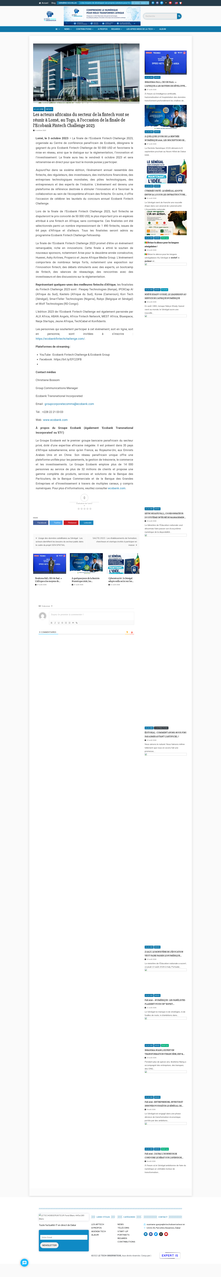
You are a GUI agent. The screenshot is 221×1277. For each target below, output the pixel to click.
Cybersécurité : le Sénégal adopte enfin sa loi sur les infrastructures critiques (120, 581)
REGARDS (115, 29)
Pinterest (72, 522)
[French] (181, 3)
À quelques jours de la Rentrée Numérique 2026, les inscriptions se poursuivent (86, 581)
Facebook (41, 522)
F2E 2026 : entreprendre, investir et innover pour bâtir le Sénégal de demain (164, 1106)
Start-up (165, 238)
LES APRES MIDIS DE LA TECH (139, 29)
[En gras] (51, 622)
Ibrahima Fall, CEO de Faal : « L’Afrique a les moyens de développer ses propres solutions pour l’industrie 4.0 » (89, 3)
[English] (176, 3)
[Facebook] (157, 2)
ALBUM (162, 29)
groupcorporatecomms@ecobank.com (69, 404)
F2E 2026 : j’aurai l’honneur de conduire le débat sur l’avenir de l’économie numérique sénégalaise (165, 1157)
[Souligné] (58, 622)
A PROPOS (102, 29)
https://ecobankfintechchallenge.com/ (60, 338)
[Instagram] (166, 2)
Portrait (164, 290)
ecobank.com (116, 488)
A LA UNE (39, 109)
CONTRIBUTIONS (83, 29)
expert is (170, 1255)
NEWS (67, 29)
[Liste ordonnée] (66, 622)
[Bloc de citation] (73, 622)
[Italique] (55, 622)
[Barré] (62, 622)
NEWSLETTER (49, 1245)
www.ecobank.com (55, 419)
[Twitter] (161, 2)
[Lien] (76, 622)
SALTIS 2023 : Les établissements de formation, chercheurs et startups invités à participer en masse (115, 541)
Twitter (57, 522)
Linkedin (87, 522)
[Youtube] (170, 2)
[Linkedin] (152, 2)
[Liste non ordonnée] (69, 622)
